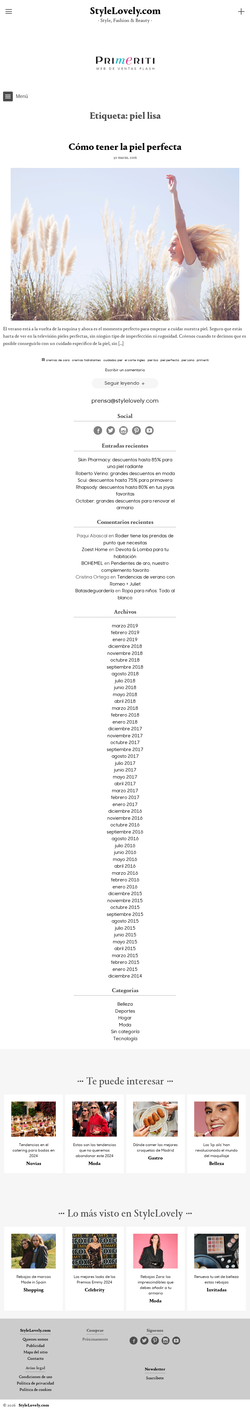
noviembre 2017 (125, 735)
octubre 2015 (125, 907)
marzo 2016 (125, 873)
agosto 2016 (125, 838)
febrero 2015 (125, 962)
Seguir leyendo (123, 382)
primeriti (203, 360)
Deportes (125, 1011)
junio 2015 (125, 934)
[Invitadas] (216, 1266)
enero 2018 (125, 722)
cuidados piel (112, 360)
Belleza (125, 1004)
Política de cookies (36, 1390)
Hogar (125, 1018)
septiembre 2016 (125, 832)
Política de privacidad (35, 1383)
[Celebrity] (94, 1266)
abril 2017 (125, 783)
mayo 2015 (125, 941)
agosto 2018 (125, 673)
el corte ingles (135, 360)
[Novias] (33, 1135)
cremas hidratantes (86, 360)
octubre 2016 (125, 825)
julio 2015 (125, 928)
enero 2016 (125, 887)
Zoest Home (95, 549)
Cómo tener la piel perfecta (125, 147)
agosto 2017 (125, 756)
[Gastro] (155, 1135)
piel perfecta (169, 360)
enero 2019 (125, 639)
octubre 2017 (125, 742)
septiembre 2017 (125, 749)
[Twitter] (110, 430)
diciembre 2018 (125, 646)
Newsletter (155, 1369)
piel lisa (153, 360)
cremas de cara (58, 360)
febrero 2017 (125, 797)
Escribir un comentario (125, 369)
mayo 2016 (125, 859)
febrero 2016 (125, 880)
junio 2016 (125, 852)
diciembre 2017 (125, 728)
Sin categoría (125, 1031)
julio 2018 (125, 680)
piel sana (187, 360)
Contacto (35, 1359)
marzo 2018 (125, 708)
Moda (125, 1025)
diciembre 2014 (125, 976)
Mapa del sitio (35, 1352)
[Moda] (94, 1135)
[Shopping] (33, 1266)
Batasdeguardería (94, 590)
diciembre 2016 (125, 811)
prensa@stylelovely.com (125, 400)
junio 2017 (125, 770)
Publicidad (35, 1346)
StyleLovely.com (125, 11)
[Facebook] (98, 430)
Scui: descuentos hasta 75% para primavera (125, 480)
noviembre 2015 (125, 900)
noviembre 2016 (125, 818)
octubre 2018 (125, 660)
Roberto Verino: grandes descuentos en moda (125, 473)
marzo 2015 (125, 955)
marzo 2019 (125, 626)
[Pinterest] (136, 430)
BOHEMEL (92, 563)
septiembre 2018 (125, 667)
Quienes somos (35, 1340)
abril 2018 (125, 701)
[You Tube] (149, 430)
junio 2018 (125, 687)
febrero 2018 (125, 715)
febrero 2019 (125, 632)
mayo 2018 (125, 694)
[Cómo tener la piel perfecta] (125, 244)
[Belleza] (216, 1135)
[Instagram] (123, 430)
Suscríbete (155, 1378)
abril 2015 (125, 948)
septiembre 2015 (125, 914)
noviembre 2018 (125, 653)
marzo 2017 (125, 790)
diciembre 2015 (125, 893)
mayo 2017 (125, 777)
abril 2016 (125, 866)
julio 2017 (125, 763)
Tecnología (125, 1038)
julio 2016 (125, 845)
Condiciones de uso (35, 1377)
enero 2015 (125, 969)
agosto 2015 (125, 921)
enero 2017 (125, 804)
